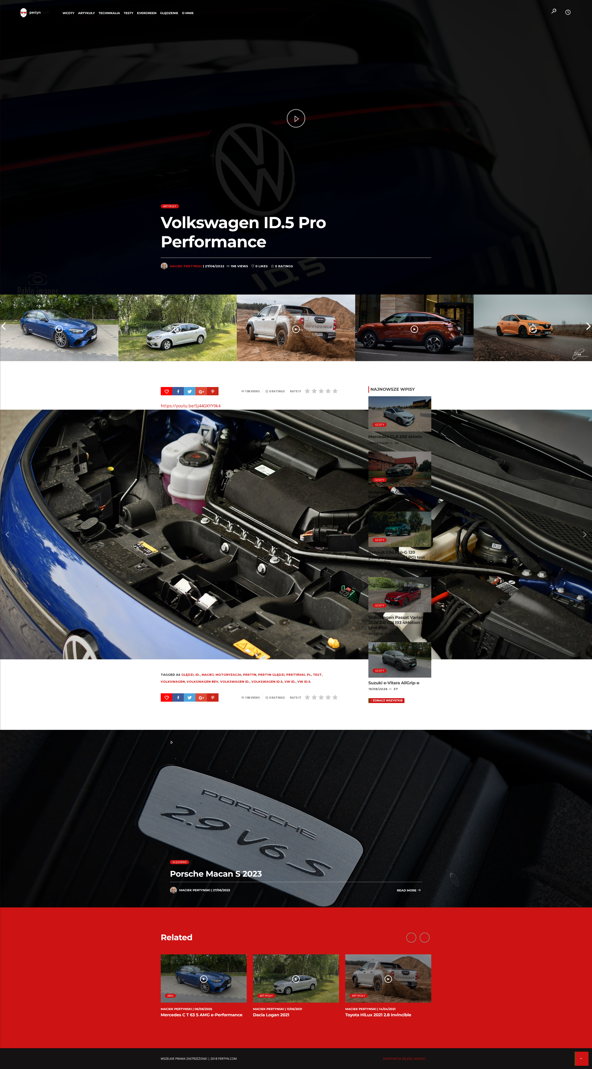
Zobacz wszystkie (388, 700)
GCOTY (379, 424)
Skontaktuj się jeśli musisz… (405, 1059)
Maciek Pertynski (186, 266)
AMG (170, 995)
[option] (59, 328)
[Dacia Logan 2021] (177, 328)
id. (197, 674)
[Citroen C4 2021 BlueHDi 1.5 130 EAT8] (414, 328)
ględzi (187, 674)
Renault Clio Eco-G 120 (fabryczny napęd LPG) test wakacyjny (396, 557)
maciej (208, 674)
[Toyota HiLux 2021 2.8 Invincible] (296, 328)
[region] (296, 534)
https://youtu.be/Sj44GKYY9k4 (190, 406)
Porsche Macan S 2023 (216, 874)
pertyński (295, 674)
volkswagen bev (202, 681)
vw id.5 (303, 681)
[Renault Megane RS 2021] (533, 328)
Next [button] (588, 328)
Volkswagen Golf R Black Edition (394, 495)
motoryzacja (228, 674)
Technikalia (109, 13)
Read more (407, 890)
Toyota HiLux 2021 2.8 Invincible (378, 1014)
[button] (7, 534)
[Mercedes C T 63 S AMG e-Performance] (59, 328)
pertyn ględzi (271, 674)
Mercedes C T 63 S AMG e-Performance (201, 1014)
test (317, 674)
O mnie (188, 13)
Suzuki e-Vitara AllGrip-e (393, 682)
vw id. (290, 681)
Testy (128, 13)
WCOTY (68, 13)
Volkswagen (173, 681)
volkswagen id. (235, 681)
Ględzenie (169, 13)
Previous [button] (3, 328)
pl (309, 674)
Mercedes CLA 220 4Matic (395, 436)
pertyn (249, 674)
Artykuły (86, 13)
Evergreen (147, 13)
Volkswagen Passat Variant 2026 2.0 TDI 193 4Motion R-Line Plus (397, 622)
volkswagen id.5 (267, 681)
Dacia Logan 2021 (271, 1014)
